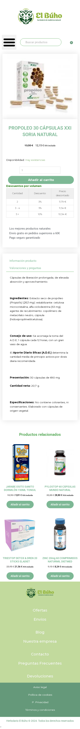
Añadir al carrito (41, 180)
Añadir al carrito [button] (20, 504)
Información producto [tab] (22, 260)
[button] (9, 42)
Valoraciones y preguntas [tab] (25, 268)
